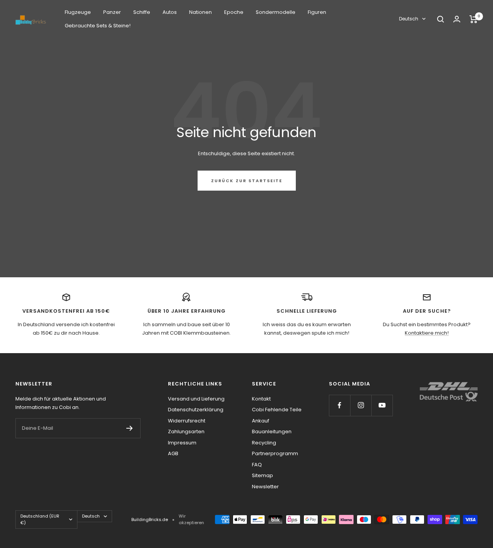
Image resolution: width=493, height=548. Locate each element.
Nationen (200, 12)
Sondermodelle (275, 12)
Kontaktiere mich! (427, 333)
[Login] (456, 19)
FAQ (257, 464)
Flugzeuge (78, 12)
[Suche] (440, 19)
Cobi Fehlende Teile (277, 409)
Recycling (264, 442)
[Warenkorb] (474, 19)
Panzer (112, 12)
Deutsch (408, 18)
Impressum (182, 442)
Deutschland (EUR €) (39, 519)
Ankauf (260, 420)
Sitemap (262, 475)
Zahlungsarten (186, 431)
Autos (170, 12)
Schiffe (141, 12)
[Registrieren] (129, 428)
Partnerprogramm (275, 453)
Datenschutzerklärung (195, 409)
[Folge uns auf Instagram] (360, 405)
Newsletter (265, 486)
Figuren (317, 12)
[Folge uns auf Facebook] (339, 405)
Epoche (233, 12)
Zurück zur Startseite (246, 181)
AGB (173, 453)
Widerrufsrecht (186, 420)
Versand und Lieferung (196, 398)
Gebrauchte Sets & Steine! (98, 25)
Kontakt (261, 398)
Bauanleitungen (272, 431)
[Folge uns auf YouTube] (381, 405)
